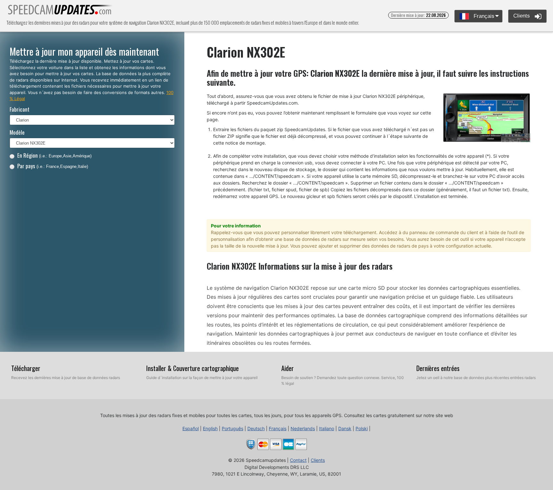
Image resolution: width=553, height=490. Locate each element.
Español (190, 428)
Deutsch (256, 428)
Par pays (52, 166)
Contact (298, 460)
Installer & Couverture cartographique (192, 368)
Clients (522, 16)
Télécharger (25, 368)
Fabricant (19, 109)
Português (232, 428)
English (210, 428)
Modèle (17, 132)
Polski (362, 428)
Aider (287, 368)
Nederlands (303, 428)
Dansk (344, 428)
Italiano (326, 428)
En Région (54, 155)
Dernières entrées (438, 368)
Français (483, 16)
